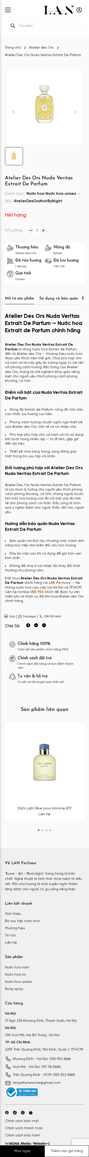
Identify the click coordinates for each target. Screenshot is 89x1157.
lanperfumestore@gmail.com (37, 1083)
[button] (39, 830)
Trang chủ (13, 48)
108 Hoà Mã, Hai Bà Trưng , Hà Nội (32, 1035)
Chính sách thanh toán (24, 1128)
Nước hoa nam (17, 967)
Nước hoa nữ (15, 975)
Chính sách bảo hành (22, 1135)
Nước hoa (35, 194)
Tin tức (10, 935)
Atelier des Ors (41, 48)
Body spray (14, 989)
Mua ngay (22, 1151)
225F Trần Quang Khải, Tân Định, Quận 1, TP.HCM (44, 1050)
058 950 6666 (41, 592)
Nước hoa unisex (60, 194)
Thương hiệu (15, 928)
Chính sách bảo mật (22, 1121)
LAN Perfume (60, 583)
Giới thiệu (13, 914)
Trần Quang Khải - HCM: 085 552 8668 (44, 1075)
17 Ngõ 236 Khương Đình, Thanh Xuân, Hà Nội (41, 1021)
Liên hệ (11, 943)
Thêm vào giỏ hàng (67, 1151)
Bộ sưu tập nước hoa (22, 921)
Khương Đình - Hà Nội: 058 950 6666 (42, 1059)
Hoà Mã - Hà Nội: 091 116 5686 (37, 1067)
